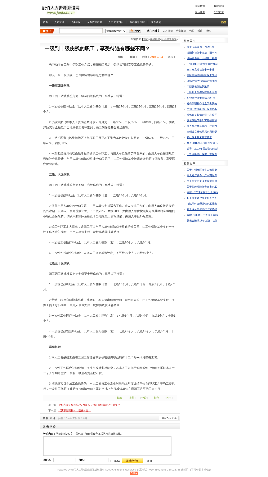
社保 (208, 30)
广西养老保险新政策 (198, 86)
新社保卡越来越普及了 (199, 137)
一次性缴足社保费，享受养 (202, 154)
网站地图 (200, 12)
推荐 (131, 397)
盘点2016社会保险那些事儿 (202, 143)
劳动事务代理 (137, 22)
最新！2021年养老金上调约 (202, 192)
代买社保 (76, 22)
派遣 (199, 30)
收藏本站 (219, 6)
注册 (149, 460)
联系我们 (156, 22)
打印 (156, 397)
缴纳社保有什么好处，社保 (202, 58)
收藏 (119, 397)
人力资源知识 (115, 22)
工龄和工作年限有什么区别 (202, 92)
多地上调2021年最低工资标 (202, 215)
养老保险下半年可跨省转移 (202, 120)
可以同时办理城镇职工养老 (202, 203)
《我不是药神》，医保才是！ (74, 410)
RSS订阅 (219, 12)
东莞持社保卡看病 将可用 (201, 97)
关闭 (168, 397)
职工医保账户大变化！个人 (202, 198)
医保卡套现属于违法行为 (200, 47)
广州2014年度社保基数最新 (202, 64)
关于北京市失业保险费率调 (202, 181)
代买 (191, 30)
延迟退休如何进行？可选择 (202, 209)
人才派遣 (59, 22)
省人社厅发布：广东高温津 (202, 175)
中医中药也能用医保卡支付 (202, 75)
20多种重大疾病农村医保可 (202, 80)
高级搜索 (200, 6)
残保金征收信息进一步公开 (202, 114)
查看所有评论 (169, 418)
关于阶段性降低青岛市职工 (202, 186)
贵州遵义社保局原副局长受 (202, 131)
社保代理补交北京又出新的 (202, 103)
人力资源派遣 (94, 22)
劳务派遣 (181, 30)
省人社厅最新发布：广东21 (202, 126)
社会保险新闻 (169, 39)
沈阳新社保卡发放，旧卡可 (202, 52)
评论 (144, 397)
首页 (45, 22)
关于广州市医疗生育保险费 (202, 169)
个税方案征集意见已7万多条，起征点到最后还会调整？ (89, 404)
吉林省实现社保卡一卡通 (200, 69)
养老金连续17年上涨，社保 (202, 220)
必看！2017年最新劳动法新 (202, 148)
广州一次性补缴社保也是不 (202, 109)
